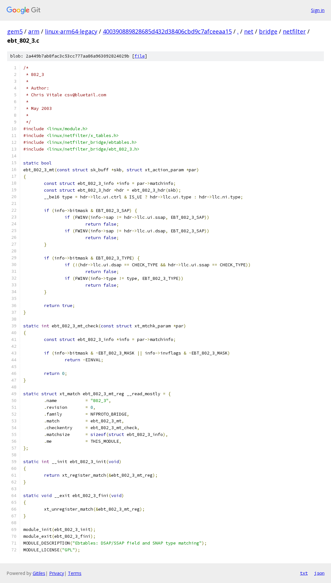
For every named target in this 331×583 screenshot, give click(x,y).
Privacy (56, 573)
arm (33, 31)
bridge (268, 31)
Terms (74, 573)
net (248, 31)
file (139, 56)
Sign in (318, 10)
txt (304, 573)
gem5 (15, 31)
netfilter (294, 31)
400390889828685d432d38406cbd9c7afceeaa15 (167, 31)
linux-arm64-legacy (71, 31)
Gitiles (39, 573)
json (319, 573)
